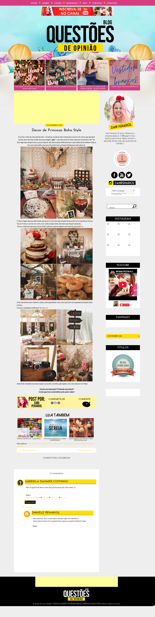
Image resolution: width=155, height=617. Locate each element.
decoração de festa (73, 444)
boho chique (42, 444)
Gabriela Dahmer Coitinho (46, 481)
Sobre (45, 3)
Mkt (85, 3)
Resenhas (72, 3)
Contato (112, 3)
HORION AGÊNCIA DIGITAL (110, 604)
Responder (30, 502)
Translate (130, 194)
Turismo (97, 3)
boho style (53, 444)
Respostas (28, 507)
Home (34, 3)
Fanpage (45, 497)
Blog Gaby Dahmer (33, 497)
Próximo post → (85, 450)
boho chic (31, 444)
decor (61, 444)
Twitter (63, 497)
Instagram (55, 497)
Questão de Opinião (43, 604)
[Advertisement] (56, 108)
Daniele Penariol (46, 512)
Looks (57, 3)
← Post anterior (27, 450)
